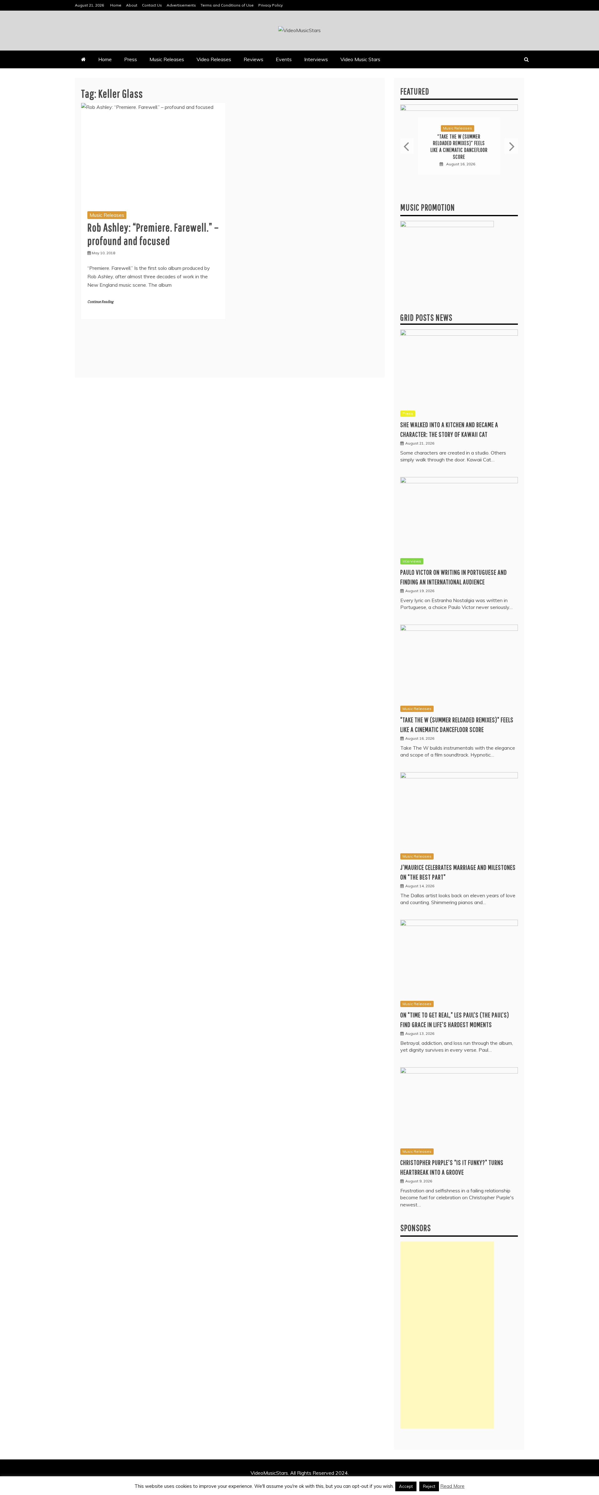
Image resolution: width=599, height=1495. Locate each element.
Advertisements (181, 5)
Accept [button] (406, 1486)
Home (115, 5)
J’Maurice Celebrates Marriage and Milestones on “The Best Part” (459, 147)
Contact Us (152, 5)
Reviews (253, 59)
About (131, 5)
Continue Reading (100, 301)
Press (130, 59)
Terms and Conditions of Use (227, 5)
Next (511, 146)
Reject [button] (429, 1486)
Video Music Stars (360, 59)
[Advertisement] (447, 1335)
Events (284, 59)
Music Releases (166, 59)
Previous (407, 146)
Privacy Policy (270, 5)
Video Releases (214, 59)
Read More (452, 1486)
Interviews (316, 59)
